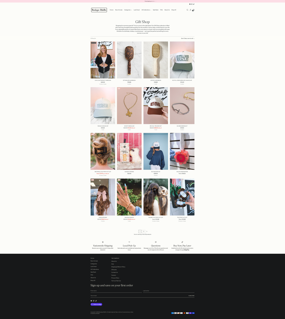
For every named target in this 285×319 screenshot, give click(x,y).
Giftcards (114, 269)
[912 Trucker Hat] (155, 151)
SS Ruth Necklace (129, 126)
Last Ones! (94, 266)
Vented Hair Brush (155, 80)
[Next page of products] (147, 231)
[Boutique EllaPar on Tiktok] (193, 4)
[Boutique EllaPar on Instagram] (192, 4)
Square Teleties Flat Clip (156, 217)
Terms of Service (116, 281)
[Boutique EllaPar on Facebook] (190, 4)
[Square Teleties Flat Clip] (155, 197)
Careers (113, 275)
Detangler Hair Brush (129, 80)
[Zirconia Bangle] (129, 197)
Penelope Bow (103, 217)
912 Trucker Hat (155, 171)
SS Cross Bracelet (182, 126)
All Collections (95, 269)
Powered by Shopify (95, 313)
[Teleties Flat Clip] (182, 197)
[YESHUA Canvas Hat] (103, 105)
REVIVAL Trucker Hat (156, 126)
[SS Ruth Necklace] (129, 105)
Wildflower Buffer (182, 171)
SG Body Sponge (129, 171)
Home (92, 258)
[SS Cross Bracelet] (182, 105)
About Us (93, 277)
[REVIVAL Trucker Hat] (155, 105)
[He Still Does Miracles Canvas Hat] (182, 60)
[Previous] (129, 1)
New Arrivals (94, 261)
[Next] (156, 1)
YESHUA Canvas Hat (102, 126)
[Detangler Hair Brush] (129, 60)
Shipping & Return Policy (118, 267)
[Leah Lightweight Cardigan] (103, 60)
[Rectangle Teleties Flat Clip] (103, 151)
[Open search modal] (187, 9)
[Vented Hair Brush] (155, 60)
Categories (94, 263)
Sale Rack (93, 272)
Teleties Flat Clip (182, 217)
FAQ (92, 275)
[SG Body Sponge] (129, 151)
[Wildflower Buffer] (182, 151)
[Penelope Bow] (103, 197)
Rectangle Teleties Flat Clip (103, 171)
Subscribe (191, 295)
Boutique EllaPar (102, 312)
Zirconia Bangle (129, 217)
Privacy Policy (115, 278)
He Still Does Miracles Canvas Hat (182, 80)
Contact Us (114, 272)
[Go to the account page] (190, 9)
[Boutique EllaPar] (99, 9)
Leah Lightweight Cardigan (103, 80)
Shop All (93, 280)
